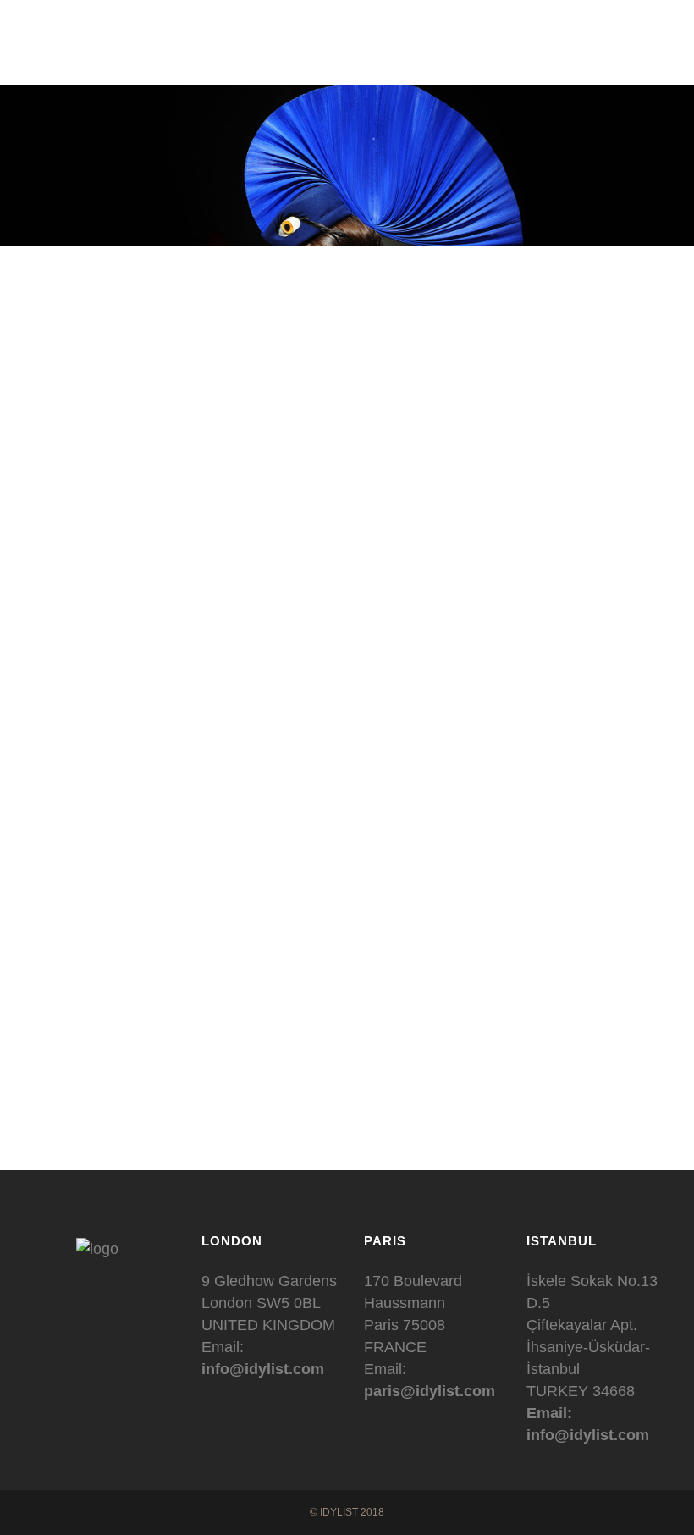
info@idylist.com (262, 1369)
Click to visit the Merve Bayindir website (347, 1061)
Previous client (260, 1113)
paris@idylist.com (429, 1391)
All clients (363, 1113)
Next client (449, 1113)
